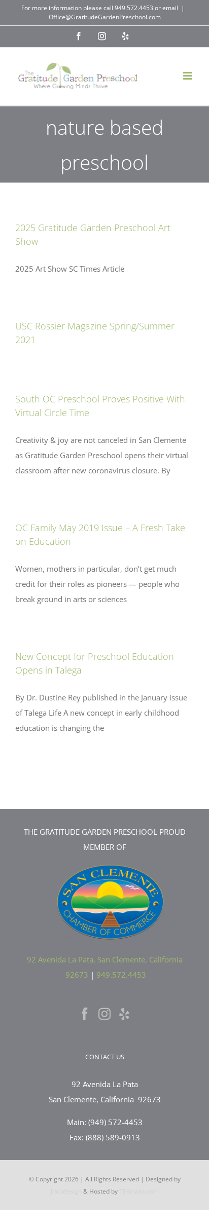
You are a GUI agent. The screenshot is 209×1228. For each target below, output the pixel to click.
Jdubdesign (66, 1191)
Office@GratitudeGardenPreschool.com (105, 17)
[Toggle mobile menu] (188, 75)
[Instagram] (104, 1014)
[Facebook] (85, 1014)
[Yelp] (124, 1014)
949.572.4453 (134, 8)
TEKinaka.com (139, 1191)
